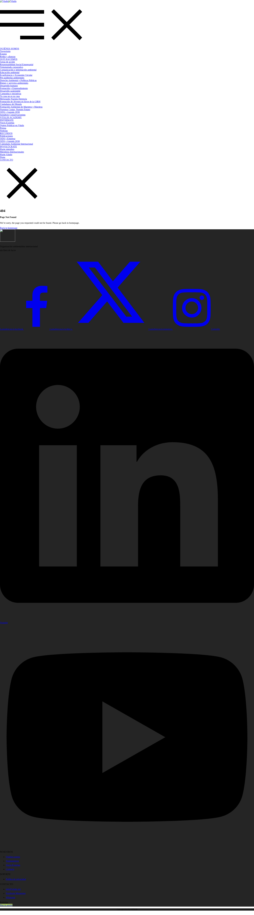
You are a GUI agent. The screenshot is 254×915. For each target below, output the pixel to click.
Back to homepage (8, 228)
